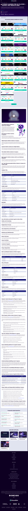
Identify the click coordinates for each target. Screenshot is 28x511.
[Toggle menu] (1, 1)
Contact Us (13, 484)
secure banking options (11, 346)
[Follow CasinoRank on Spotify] (16, 495)
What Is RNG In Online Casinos (14, 477)
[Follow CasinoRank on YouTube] (14, 495)
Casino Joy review (7, 101)
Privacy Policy (14, 488)
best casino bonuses (10, 300)
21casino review (7, 41)
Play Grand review (7, 31)
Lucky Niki (14, 458)
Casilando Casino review (20, 31)
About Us (14, 483)
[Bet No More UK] (19, 504)
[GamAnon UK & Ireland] (21, 504)
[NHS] (15, 504)
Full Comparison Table (8, 21)
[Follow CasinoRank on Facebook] (9, 495)
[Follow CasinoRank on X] (13, 495)
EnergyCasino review (7, 90)
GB (13, 497)
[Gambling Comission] (5, 504)
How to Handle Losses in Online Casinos (14, 478)
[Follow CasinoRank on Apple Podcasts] (18, 495)
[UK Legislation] (10, 504)
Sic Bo (14, 466)
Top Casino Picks (3, 21)
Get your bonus (7, 30)
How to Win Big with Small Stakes (14, 476)
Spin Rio (14, 454)
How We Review (14, 485)
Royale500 (14, 459)
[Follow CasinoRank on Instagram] (11, 495)
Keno (14, 465)
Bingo (14, 464)
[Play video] (14, 116)
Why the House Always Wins (13, 473)
